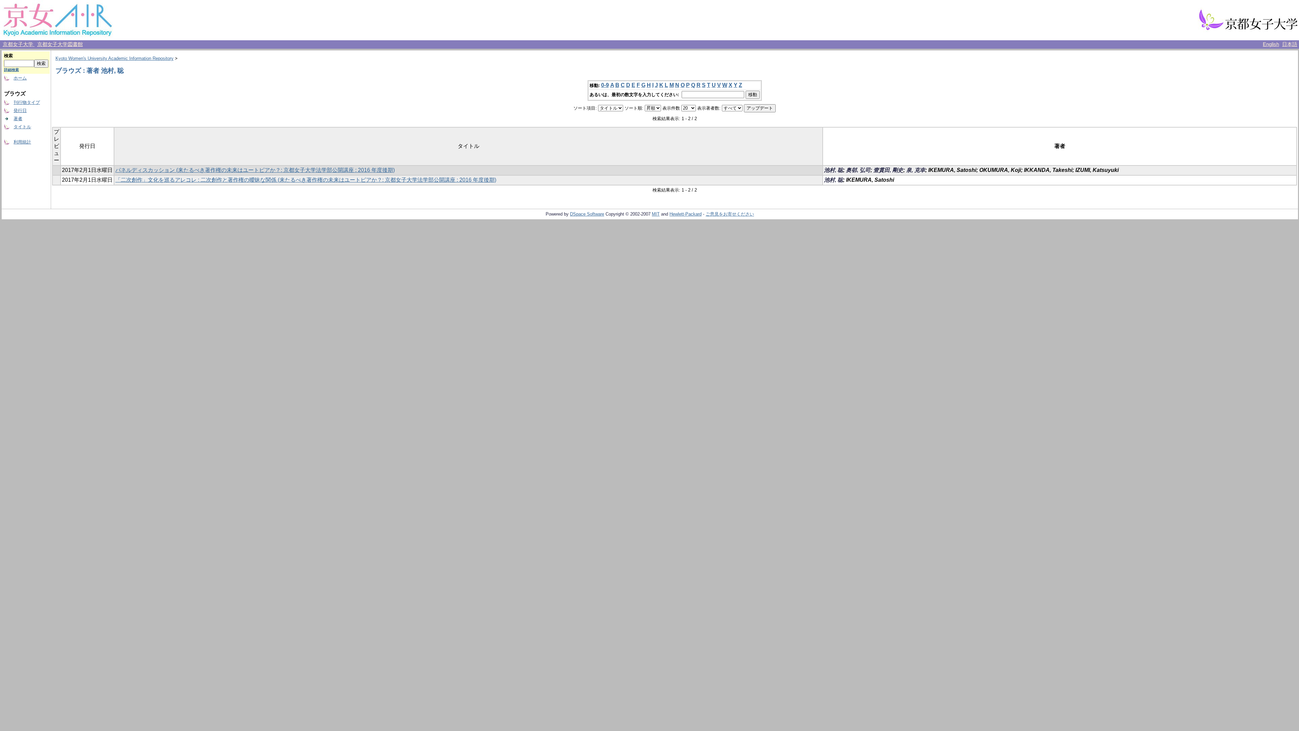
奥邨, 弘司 (858, 170)
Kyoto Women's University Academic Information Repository (114, 58)
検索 (8, 55)
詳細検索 (11, 70)
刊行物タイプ (27, 102)
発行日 (20, 110)
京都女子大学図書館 (60, 44)
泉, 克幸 (915, 170)
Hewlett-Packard (685, 214)
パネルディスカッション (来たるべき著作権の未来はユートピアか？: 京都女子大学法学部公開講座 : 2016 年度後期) (255, 170)
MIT (656, 214)
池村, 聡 (833, 170)
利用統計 (22, 142)
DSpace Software (587, 214)
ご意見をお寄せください (730, 214)
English (1271, 44)
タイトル (22, 126)
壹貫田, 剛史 (888, 170)
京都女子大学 (19, 44)
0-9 (605, 85)
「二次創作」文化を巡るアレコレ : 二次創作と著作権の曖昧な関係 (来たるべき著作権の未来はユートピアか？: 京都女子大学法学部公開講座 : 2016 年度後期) (305, 180)
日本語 (1289, 44)
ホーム (20, 78)
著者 (18, 118)
